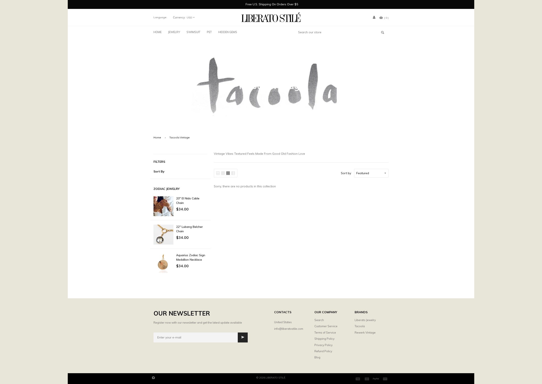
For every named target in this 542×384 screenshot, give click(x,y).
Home (157, 137)
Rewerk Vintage (365, 332)
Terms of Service (325, 332)
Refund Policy (323, 351)
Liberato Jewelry (365, 320)
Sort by (346, 173)
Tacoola (360, 326)
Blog (317, 357)
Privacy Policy (323, 345)
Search (319, 320)
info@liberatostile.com (288, 328)
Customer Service (325, 326)
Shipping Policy (324, 338)
